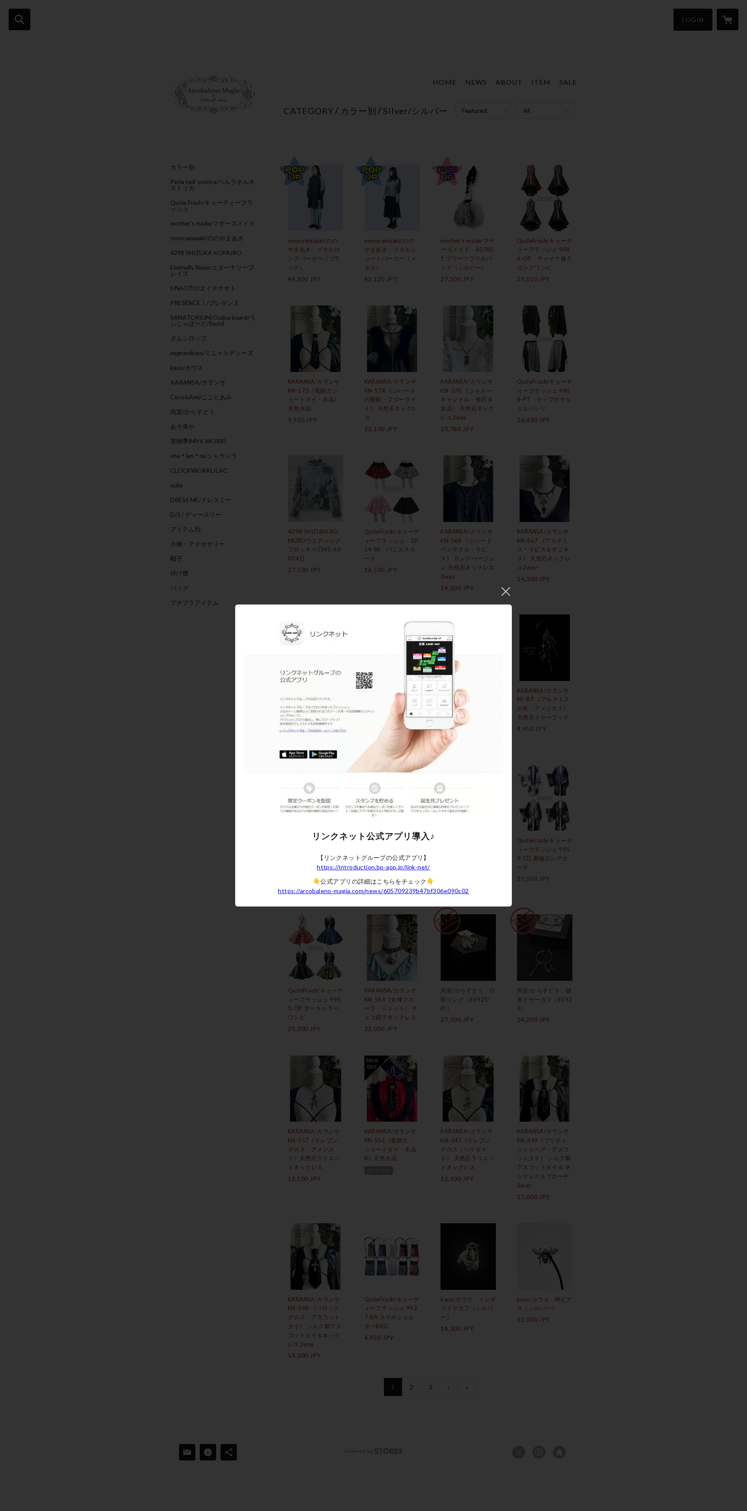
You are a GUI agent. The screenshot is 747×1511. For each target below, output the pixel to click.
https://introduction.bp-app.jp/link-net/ (373, 867)
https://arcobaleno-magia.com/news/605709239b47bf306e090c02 (373, 890)
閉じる (505, 591)
